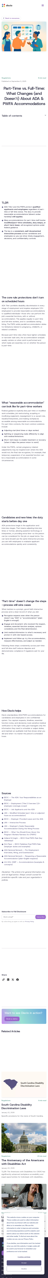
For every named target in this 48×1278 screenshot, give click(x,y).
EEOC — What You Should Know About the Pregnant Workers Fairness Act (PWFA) (22, 833)
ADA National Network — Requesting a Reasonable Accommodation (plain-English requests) (25, 857)
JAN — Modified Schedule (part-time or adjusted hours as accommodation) (24, 814)
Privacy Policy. (29, 921)
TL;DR (5, 122)
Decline (24, 1269)
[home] (7, 5)
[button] (42, 5)
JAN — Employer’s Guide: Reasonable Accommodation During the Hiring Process (21, 827)
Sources (6, 159)
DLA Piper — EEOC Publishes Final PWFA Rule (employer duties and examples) (22, 845)
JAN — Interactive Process (15, 822)
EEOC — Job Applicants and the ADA (19, 809)
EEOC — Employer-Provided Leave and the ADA (23, 819)
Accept (24, 1263)
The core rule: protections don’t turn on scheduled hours (22, 128)
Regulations (6, 78)
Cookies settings (24, 1257)
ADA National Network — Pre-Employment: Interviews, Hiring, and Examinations (21, 851)
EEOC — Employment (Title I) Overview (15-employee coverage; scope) (22, 804)
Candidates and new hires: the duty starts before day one (23, 142)
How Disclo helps (9, 155)
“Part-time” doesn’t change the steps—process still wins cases (23, 149)
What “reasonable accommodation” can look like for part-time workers (22, 135)
